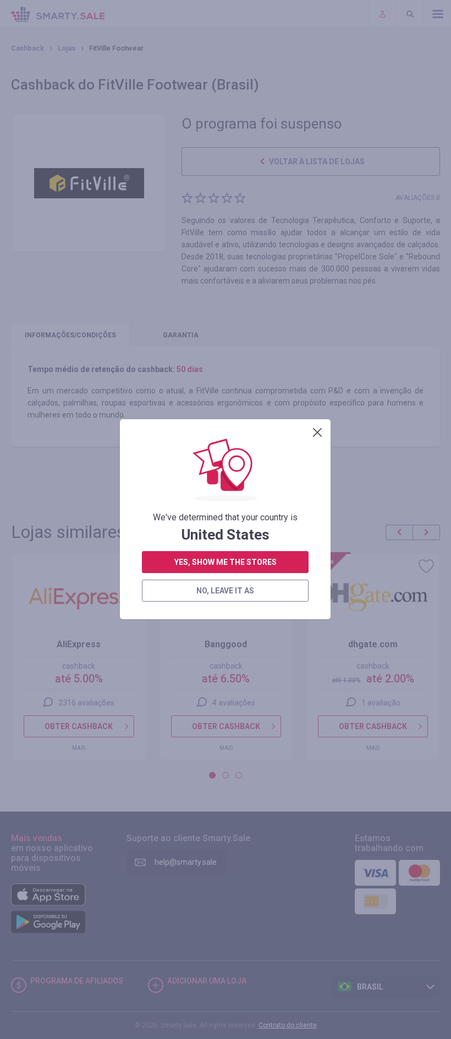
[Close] (317, 432)
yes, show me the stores (225, 562)
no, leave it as (225, 590)
